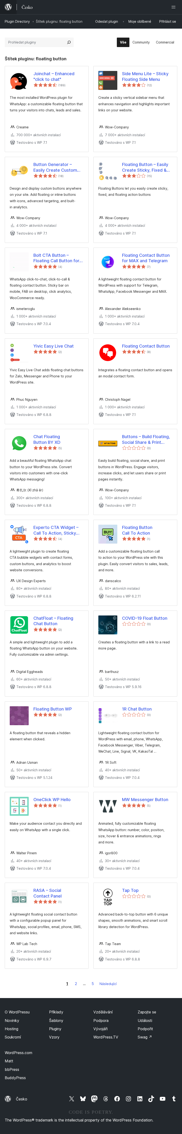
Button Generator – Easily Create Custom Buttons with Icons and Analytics (56, 167)
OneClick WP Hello (52, 799)
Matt (9, 1061)
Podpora (101, 1020)
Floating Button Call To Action (137, 530)
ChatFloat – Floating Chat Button (53, 621)
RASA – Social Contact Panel (47, 893)
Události (145, 1020)
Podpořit (145, 1028)
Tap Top (130, 890)
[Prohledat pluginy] (69, 42)
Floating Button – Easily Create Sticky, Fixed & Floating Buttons (145, 167)
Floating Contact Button (146, 346)
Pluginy (55, 1028)
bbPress (12, 1069)
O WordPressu (17, 1012)
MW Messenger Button (145, 799)
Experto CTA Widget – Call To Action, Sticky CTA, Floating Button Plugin (55, 530)
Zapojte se (147, 1012)
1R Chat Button (137, 709)
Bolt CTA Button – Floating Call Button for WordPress (56, 258)
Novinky (12, 1020)
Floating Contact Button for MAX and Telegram (146, 258)
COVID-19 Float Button (144, 618)
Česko (21, 1099)
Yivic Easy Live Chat (53, 346)
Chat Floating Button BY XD (46, 439)
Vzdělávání (103, 1012)
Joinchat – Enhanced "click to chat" (53, 76)
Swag (145, 1037)
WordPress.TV (105, 1037)
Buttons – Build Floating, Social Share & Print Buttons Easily (146, 439)
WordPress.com (18, 1052)
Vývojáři (100, 1028)
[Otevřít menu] (174, 7)
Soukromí (13, 1037)
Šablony (56, 1020)
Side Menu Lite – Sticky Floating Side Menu (145, 76)
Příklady (56, 1012)
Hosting (11, 1028)
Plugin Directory (17, 21)
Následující (108, 984)
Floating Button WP (52, 709)
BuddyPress (15, 1077)
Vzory (54, 1037)
